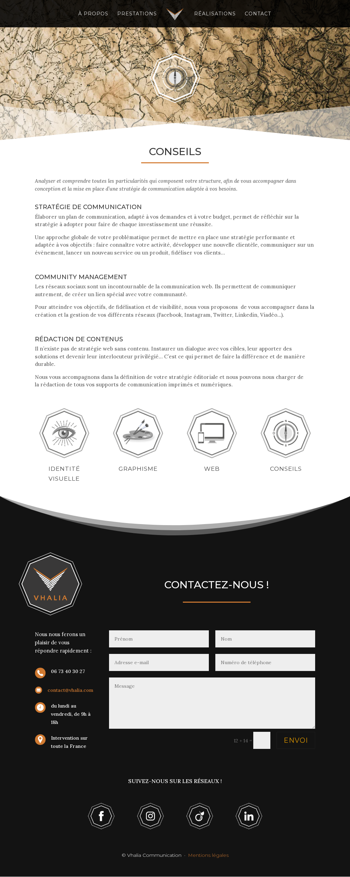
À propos (93, 14)
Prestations (137, 14)
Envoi (296, 740)
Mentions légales (208, 855)
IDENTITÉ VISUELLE (64, 473)
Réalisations (215, 14)
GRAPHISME (138, 468)
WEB (212, 468)
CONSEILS (286, 468)
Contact (258, 14)
